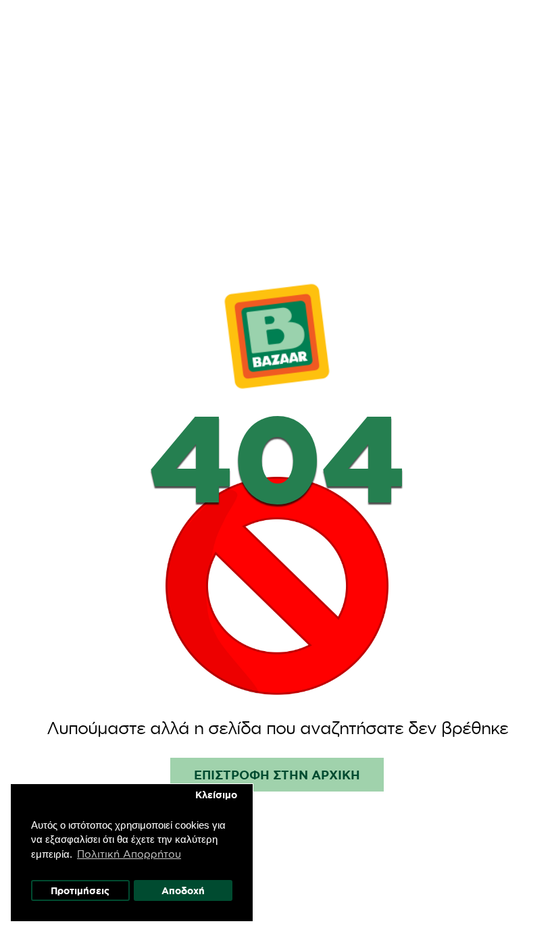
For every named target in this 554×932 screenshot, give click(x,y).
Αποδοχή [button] (183, 890)
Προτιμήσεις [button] (80, 890)
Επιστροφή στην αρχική (277, 774)
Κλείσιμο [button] (216, 794)
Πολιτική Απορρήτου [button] (129, 854)
